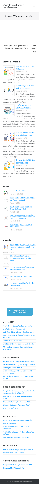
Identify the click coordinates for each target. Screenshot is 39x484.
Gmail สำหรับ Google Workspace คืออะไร (17, 326)
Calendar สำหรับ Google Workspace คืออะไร (18, 361)
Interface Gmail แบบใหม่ (18, 191)
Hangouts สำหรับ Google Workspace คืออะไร (18, 465)
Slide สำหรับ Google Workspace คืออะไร (17, 405)
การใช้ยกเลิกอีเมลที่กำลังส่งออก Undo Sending (18, 344)
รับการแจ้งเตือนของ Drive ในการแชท (16, 437)
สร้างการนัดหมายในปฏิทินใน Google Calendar (19, 365)
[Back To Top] (33, 478)
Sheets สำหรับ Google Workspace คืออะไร (17, 402)
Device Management (10, 423)
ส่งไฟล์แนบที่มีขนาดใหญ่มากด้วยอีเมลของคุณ (18, 332)
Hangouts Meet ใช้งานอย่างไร (13, 468)
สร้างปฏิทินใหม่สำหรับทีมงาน (13, 368)
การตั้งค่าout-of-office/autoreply (14, 329)
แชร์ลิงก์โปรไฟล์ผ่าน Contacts (13, 453)
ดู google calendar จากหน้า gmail (21, 276)
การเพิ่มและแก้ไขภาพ (10, 408)
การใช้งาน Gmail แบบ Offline (13, 341)
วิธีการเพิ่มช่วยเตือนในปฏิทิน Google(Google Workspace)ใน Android (20, 258)
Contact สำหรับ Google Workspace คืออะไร (18, 449)
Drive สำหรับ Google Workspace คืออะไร (17, 420)
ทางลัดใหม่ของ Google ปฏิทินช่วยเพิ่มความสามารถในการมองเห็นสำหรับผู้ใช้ (22, 247)
